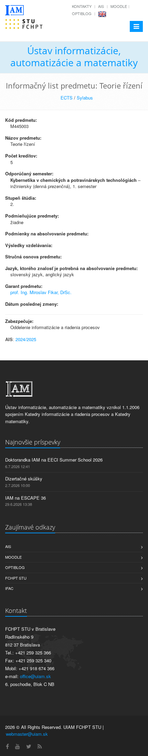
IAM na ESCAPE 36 (25, 498)
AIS (101, 6)
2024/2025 (25, 339)
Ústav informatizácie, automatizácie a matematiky (74, 56)
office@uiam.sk (35, 676)
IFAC (9, 588)
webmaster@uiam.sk (27, 734)
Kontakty (82, 6)
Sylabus (85, 97)
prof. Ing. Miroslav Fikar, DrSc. (41, 292)
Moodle (118, 6)
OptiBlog (82, 13)
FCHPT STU (16, 578)
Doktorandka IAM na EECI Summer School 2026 (54, 459)
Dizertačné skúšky (23, 478)
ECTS (67, 97)
